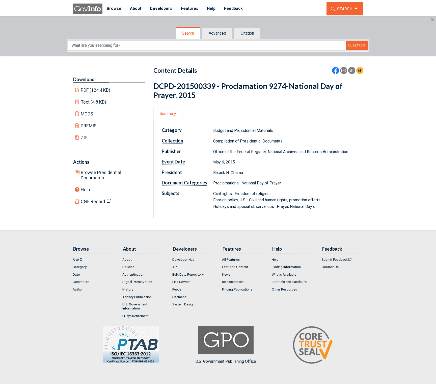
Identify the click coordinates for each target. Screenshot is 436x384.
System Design (183, 304)
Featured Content (235, 267)
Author (78, 289)
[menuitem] (114, 8)
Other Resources (284, 289)
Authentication (133, 274)
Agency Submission (137, 297)
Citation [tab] (247, 33)
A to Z (77, 259)
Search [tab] (188, 33)
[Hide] (432, 19)
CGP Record (93, 201)
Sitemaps (179, 297)
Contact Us (330, 267)
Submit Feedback (335, 259)
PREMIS (89, 125)
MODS (87, 113)
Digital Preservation (137, 282)
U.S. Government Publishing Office (226, 361)
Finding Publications (237, 289)
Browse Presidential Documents (101, 175)
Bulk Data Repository (188, 274)
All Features (231, 259)
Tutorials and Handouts (289, 282)
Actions (81, 162)
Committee (81, 282)
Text (93, 102)
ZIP (84, 137)
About (127, 259)
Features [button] (189, 8)
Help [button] (211, 8)
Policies (128, 267)
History (127, 289)
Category (80, 267)
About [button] (135, 8)
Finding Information (286, 267)
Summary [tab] (168, 113)
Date (76, 274)
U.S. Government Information (134, 306)
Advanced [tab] (217, 33)
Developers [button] (161, 8)
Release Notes (232, 282)
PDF (96, 90)
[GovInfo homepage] (87, 9)
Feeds (176, 289)
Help (85, 189)
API (175, 267)
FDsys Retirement (135, 316)
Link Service (181, 282)
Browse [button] (114, 8)
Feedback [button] (233, 8)
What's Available (284, 274)
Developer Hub (183, 259)
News (226, 274)
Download (84, 79)
